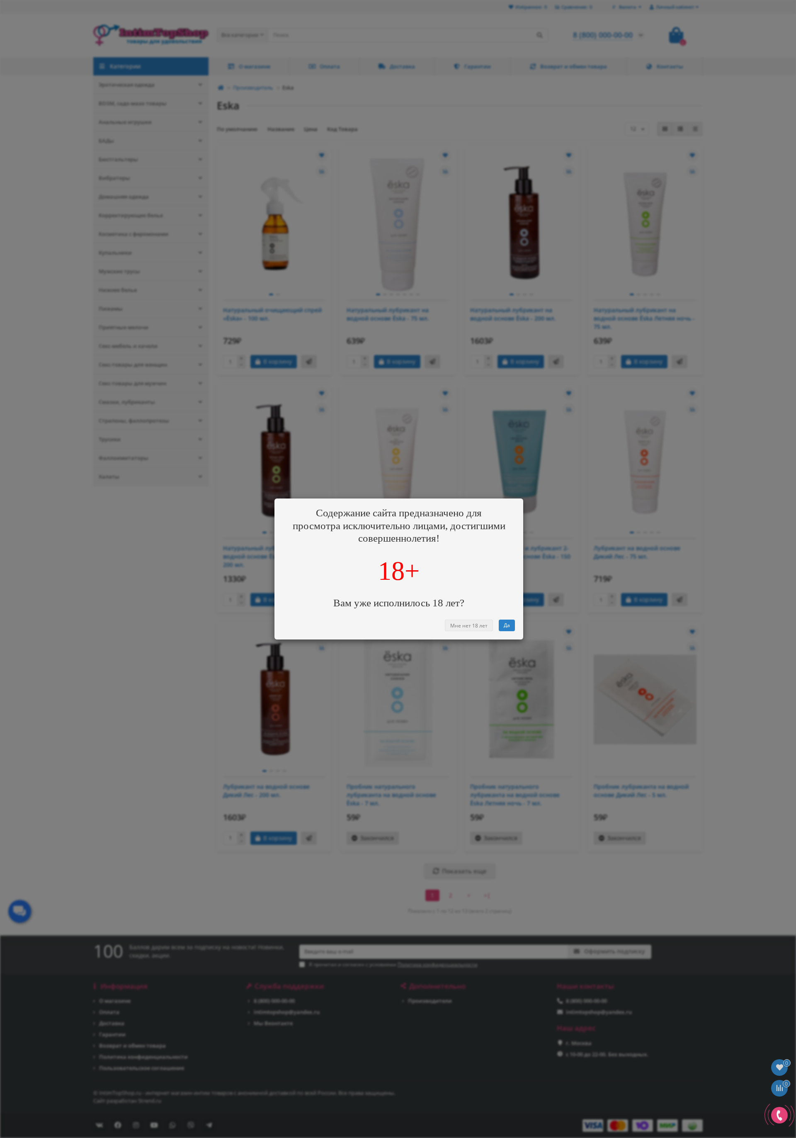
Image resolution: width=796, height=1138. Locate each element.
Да (507, 625)
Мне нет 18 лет (469, 625)
